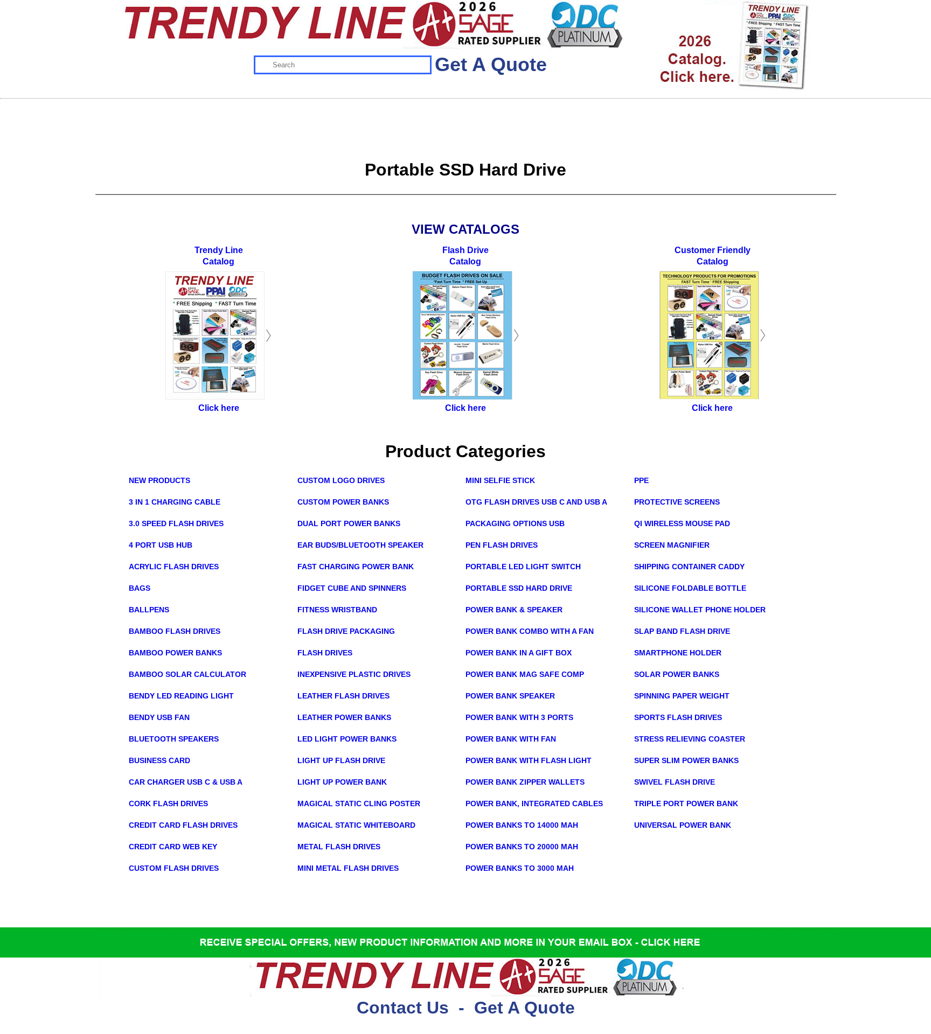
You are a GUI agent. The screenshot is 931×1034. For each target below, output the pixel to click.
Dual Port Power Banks (348, 523)
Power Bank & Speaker (514, 609)
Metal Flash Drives (338, 846)
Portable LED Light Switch (523, 566)
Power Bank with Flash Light (529, 760)
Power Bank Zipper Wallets (525, 782)
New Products (159, 480)
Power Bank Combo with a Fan (530, 631)
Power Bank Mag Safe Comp (525, 674)
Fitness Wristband (337, 609)
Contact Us (403, 1007)
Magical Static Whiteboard (356, 825)
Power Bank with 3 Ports (519, 717)
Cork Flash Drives (168, 803)
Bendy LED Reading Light (181, 695)
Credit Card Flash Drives (183, 825)
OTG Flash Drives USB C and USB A (536, 502)
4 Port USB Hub (160, 545)
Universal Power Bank (682, 825)
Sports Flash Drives (678, 717)
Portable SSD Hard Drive (519, 588)
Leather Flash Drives (343, 695)
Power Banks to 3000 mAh (520, 868)
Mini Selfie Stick (500, 480)
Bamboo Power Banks (175, 652)
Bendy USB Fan (159, 717)
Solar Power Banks (676, 674)
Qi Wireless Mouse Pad (682, 523)
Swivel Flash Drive (674, 782)
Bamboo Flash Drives (174, 631)
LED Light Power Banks (347, 739)
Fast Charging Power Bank (355, 566)
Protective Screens (677, 502)
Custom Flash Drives (174, 868)
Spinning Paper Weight (681, 695)
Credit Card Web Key (173, 846)
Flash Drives (324, 652)
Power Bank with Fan (511, 739)
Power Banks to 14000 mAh (522, 825)
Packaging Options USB (515, 523)
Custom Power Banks (343, 502)
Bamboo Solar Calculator (187, 674)
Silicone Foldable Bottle (690, 588)
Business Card (159, 760)
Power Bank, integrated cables (534, 803)
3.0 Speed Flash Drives (176, 523)
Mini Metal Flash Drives (348, 868)
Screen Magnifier (672, 545)
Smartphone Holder (677, 652)
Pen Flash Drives (502, 545)
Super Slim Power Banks (686, 760)
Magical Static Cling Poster (358, 803)
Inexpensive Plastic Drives (354, 674)
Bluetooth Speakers (174, 739)
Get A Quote (491, 64)
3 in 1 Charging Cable (174, 502)
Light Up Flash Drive (341, 760)
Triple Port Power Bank (686, 803)
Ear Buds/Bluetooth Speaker (360, 545)
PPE (641, 480)
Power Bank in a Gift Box (519, 652)
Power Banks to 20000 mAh (522, 846)
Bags (139, 588)
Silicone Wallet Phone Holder (700, 609)
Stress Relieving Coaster (689, 739)
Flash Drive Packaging (346, 631)
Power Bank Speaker (510, 695)
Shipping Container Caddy (689, 566)
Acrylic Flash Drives (174, 566)
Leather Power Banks (344, 717)
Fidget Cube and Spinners (351, 588)
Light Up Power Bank (342, 782)
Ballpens (149, 609)
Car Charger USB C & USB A (185, 782)
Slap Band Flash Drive (682, 631)
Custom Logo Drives (341, 480)
